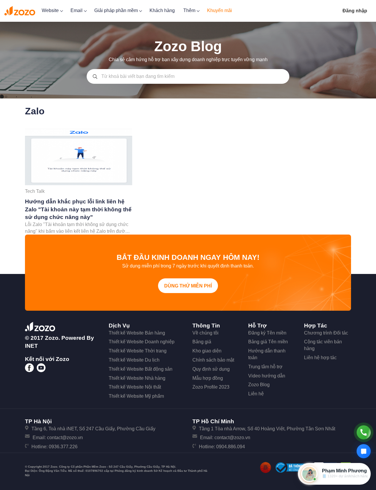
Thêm (190, 10)
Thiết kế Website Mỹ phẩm (136, 396)
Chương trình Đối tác (326, 332)
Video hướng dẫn (266, 375)
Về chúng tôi (205, 332)
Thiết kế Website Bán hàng (137, 332)
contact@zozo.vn (65, 437)
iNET (31, 346)
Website (51, 10)
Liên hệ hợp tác (320, 357)
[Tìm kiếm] (95, 76)
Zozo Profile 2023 (210, 386)
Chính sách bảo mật (213, 359)
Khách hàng (162, 10)
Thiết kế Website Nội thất (135, 386)
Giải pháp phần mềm (116, 10)
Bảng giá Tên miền (268, 341)
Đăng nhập (355, 10)
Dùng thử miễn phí (188, 285)
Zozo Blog (259, 384)
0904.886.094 (230, 446)
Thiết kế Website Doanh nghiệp (141, 341)
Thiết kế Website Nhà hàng (137, 378)
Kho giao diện (206, 350)
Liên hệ (256, 393)
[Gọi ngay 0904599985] (364, 432)
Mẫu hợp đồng (207, 378)
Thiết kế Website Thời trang (138, 350)
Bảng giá (201, 341)
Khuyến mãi (219, 10)
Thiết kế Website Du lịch (134, 359)
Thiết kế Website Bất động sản (140, 369)
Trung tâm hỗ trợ (265, 366)
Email (77, 10)
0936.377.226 (63, 446)
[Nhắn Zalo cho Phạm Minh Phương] (364, 451)
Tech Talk (35, 191)
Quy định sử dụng (211, 369)
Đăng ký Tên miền (267, 332)
